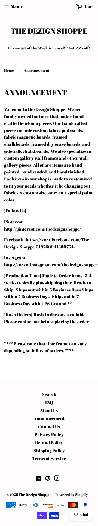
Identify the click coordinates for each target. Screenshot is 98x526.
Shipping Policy (49, 451)
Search (49, 394)
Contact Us (49, 426)
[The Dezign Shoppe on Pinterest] (48, 479)
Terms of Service (49, 459)
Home (9, 70)
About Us (49, 410)
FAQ (49, 402)
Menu (16, 7)
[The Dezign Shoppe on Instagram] (57, 479)
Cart (89, 7)
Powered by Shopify (71, 494)
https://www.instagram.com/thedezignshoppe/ (50, 265)
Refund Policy (49, 443)
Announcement (49, 418)
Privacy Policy (49, 434)
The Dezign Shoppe (49, 31)
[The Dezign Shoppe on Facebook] (38, 479)
